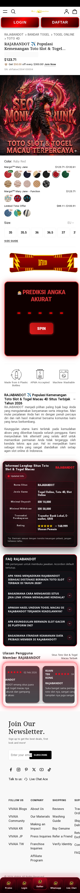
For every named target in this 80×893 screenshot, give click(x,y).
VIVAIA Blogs (18, 809)
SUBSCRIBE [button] (40, 754)
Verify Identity (62, 844)
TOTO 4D (13, 38)
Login (24, 887)
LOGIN (20, 22)
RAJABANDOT (14, 34)
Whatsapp (55, 887)
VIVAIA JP (16, 836)
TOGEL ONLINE (63, 34)
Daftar (39, 886)
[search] (13, 11)
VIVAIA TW (16, 844)
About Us (37, 809)
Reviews (58, 809)
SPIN (41, 328)
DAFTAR (60, 22)
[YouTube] (42, 769)
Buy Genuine (61, 828)
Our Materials (40, 816)
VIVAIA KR (16, 828)
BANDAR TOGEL (38, 34)
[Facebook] (11, 769)
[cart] (74, 11)
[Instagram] (19, 769)
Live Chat (71, 887)
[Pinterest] (27, 769)
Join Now (50, 64)
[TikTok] (50, 769)
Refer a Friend (62, 836)
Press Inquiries (41, 836)
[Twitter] (34, 769)
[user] (66, 11)
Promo (8, 887)
